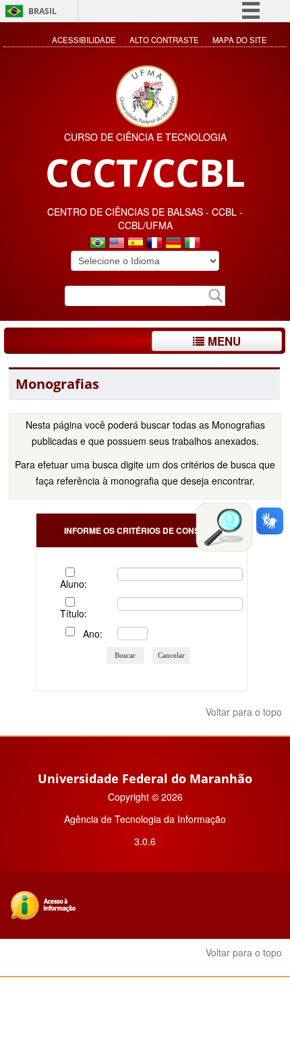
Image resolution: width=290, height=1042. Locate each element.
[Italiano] (192, 244)
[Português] (98, 244)
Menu (222, 341)
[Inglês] (117, 244)
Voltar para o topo (242, 711)
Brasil (42, 11)
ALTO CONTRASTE (164, 39)
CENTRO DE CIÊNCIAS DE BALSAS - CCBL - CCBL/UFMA (145, 218)
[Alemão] (173, 244)
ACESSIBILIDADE (84, 39)
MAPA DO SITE (239, 39)
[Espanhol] (135, 244)
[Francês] (154, 244)
